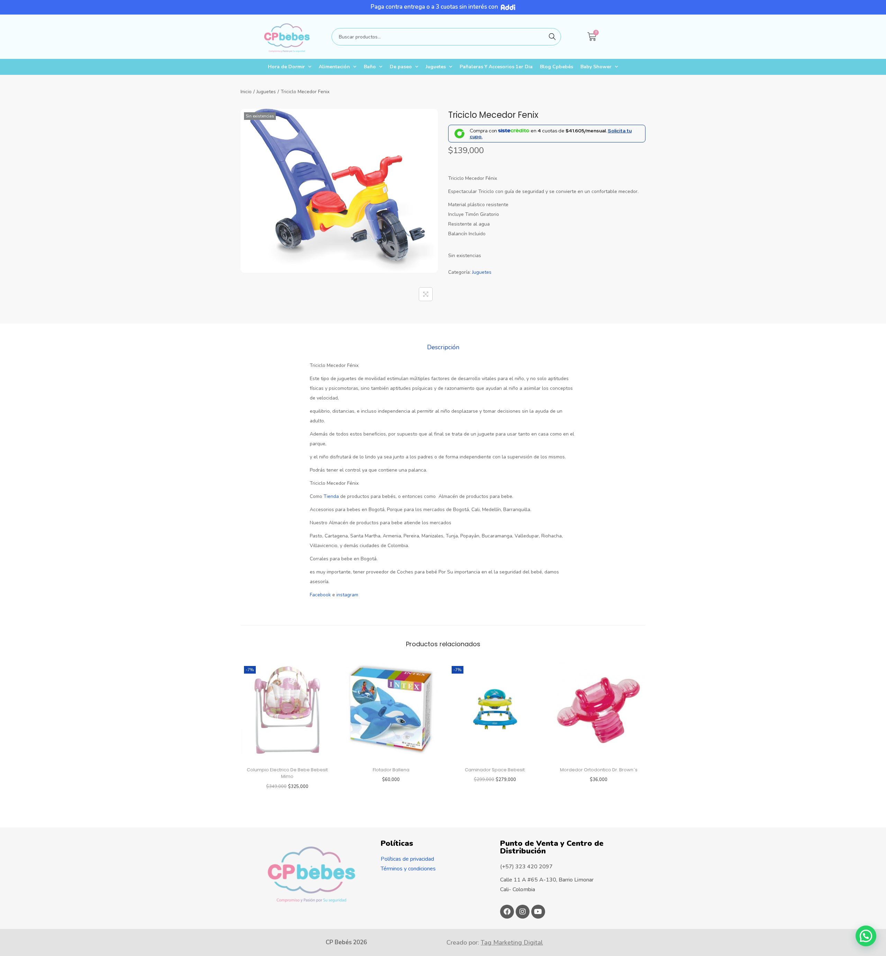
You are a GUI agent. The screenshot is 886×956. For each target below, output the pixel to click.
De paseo (401, 66)
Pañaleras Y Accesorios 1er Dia (496, 66)
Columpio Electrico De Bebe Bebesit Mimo (287, 773)
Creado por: (494, 942)
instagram (347, 594)
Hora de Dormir (286, 66)
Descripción (443, 347)
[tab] (443, 347)
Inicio (246, 91)
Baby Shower (596, 66)
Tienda (330, 496)
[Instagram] (523, 912)
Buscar (552, 36)
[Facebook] (507, 912)
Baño (370, 66)
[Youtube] (538, 912)
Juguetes (436, 66)
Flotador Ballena (391, 769)
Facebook (320, 594)
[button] (866, 936)
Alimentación (334, 66)
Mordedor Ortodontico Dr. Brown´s (599, 769)
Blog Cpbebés (556, 66)
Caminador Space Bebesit (495, 769)
